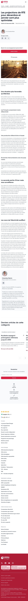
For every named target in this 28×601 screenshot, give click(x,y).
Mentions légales (4, 582)
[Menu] (25, 2)
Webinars (3, 540)
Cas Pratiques (4, 542)
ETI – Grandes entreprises (7, 473)
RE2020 (3, 487)
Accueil (2, 5)
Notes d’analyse (5, 529)
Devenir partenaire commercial (8, 436)
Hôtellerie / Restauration (7, 467)
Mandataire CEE (5, 489)
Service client (4, 442)
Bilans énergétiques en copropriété (9, 500)
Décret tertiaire (4, 495)
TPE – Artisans (4, 469)
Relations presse (5, 440)
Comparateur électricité (7, 509)
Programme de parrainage (7, 438)
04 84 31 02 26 (14, 51)
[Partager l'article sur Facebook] (5, 38)
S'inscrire (14, 377)
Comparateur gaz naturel (7, 511)
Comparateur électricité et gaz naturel (10, 513)
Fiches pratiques (5, 538)
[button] (20, 358)
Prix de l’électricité (5, 515)
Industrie (3, 462)
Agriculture (3, 465)
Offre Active (4, 452)
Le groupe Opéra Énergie (7, 423)
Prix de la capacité (5, 522)
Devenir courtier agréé (5, 575)
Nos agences (4, 427)
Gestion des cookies (5, 584)
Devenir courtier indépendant (8, 432)
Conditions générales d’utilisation (8, 577)
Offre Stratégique (5, 454)
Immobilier (3, 460)
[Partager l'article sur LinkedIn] (2, 38)
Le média (7, 5)
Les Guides (3, 544)
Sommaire (14, 57)
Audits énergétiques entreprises (8, 485)
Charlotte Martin (11, 31)
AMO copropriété (5, 482)
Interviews (3, 535)
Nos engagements (5, 425)
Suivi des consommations (7, 493)
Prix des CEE (4, 520)
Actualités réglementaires (7, 533)
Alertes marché (4, 498)
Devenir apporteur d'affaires (7, 434)
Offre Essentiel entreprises (7, 450)
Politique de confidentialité (6, 580)
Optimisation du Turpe (6, 491)
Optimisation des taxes (6, 480)
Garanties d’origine (5, 502)
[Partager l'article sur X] (8, 38)
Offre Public (4, 458)
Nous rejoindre (4, 430)
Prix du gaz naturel (5, 518)
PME (2, 471)
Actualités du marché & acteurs (16, 5)
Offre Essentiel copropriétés (7, 456)
